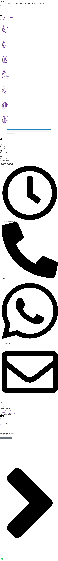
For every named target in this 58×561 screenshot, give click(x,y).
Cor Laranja (5, 63)
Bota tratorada (5, 53)
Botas (2, 49)
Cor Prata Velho (5, 120)
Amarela (4, 45)
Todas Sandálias (5, 38)
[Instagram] (3, 416)
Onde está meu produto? (6, 17)
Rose (4, 34)
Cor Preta (4, 68)
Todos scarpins (5, 25)
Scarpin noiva (5, 26)
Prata (4, 33)
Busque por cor (4, 55)
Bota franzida (5, 105)
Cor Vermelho (5, 72)
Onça (4, 47)
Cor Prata (4, 119)
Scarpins (3, 24)
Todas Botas (5, 102)
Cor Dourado (5, 62)
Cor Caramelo (5, 60)
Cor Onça (4, 118)
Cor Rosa (4, 69)
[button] (2, 559)
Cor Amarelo (5, 56)
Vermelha (4, 42)
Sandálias (3, 90)
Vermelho (4, 32)
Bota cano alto (5, 103)
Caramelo (4, 31)
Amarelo (4, 89)
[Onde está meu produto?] (1, 16)
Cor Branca (5, 59)
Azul (3, 46)
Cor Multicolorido (5, 64)
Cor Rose (4, 70)
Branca (4, 43)
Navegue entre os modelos (6, 23)
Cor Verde (4, 71)
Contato (3, 73)
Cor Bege (4, 58)
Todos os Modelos (4, 75)
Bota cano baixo (5, 104)
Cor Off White (5, 117)
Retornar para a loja (10, 133)
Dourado (4, 30)
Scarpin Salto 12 (5, 27)
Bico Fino (4, 54)
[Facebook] (1, 416)
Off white (4, 29)
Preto (4, 28)
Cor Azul (4, 57)
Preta (4, 39)
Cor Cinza (4, 61)
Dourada (4, 44)
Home (2, 74)
